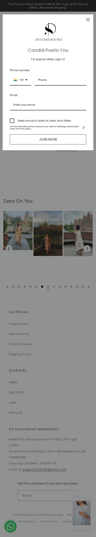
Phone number (19, 70)
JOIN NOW (48, 139)
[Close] (88, 19)
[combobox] (20, 80)
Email (13, 95)
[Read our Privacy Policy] (83, 127)
